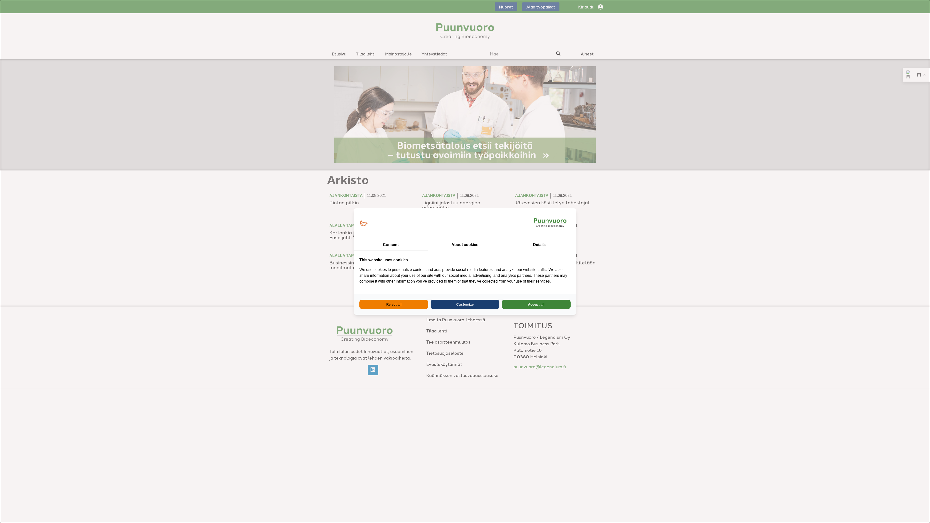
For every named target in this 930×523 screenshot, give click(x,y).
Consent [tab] (391, 245)
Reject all (394, 304)
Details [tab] (539, 245)
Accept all (536, 304)
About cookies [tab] (464, 245)
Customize (465, 304)
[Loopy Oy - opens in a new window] (363, 223)
